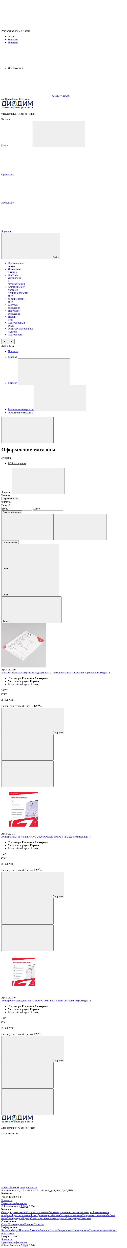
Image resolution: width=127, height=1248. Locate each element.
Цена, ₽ (5, 505)
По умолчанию (10, 542)
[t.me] (76, 1184)
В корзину (57, 732)
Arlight (24, 1206)
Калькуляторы (81, 1230)
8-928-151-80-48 (10, 1187)
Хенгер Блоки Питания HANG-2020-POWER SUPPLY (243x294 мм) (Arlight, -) (45, 836)
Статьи (53, 1230)
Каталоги (6, 1230)
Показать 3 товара (12, 512)
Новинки (13, 351)
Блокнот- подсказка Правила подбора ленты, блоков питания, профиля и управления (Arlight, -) (55, 672)
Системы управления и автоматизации (70, 1212)
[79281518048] (26, 1184)
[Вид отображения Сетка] (27, 527)
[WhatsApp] (26, 96)
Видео (15, 1230)
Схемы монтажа (98, 1230)
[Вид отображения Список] (80, 527)
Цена (5, 568)
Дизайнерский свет (48, 1215)
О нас (11, 36)
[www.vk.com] (26, 1159)
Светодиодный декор (19, 1218)
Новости (13, 39)
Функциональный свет (24, 1215)
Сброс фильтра (10, 498)
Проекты (13, 42)
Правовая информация (14, 1203)
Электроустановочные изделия (48, 1218)
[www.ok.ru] (76, 1159)
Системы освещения (14, 306)
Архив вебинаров (39, 1230)
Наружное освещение (14, 312)
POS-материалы (17, 463)
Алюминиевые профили (16, 288)
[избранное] (27, 774)
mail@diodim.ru (28, 1187)
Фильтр (7, 621)
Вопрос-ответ (65, 1230)
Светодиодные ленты (13, 1212)
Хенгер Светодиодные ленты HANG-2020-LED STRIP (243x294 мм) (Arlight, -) (46, 1000)
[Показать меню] (44, 371)
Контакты (24, 99)
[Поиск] (59, 134)
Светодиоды (15, 334)
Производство (16, 1224)
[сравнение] (27, 747)
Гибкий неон (12, 318)
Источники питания (14, 270)
